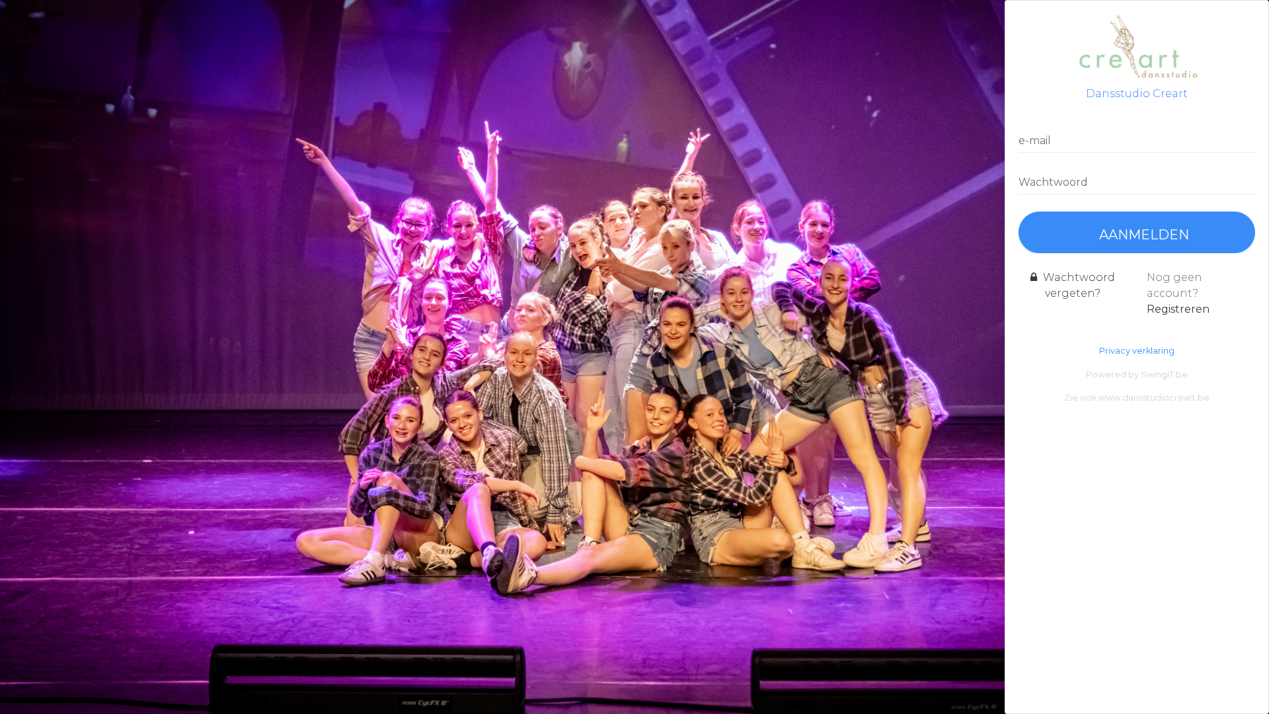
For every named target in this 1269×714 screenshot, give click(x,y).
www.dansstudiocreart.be (1154, 398)
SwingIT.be (1164, 374)
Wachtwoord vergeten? (1077, 285)
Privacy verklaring (1136, 351)
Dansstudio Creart (1137, 93)
